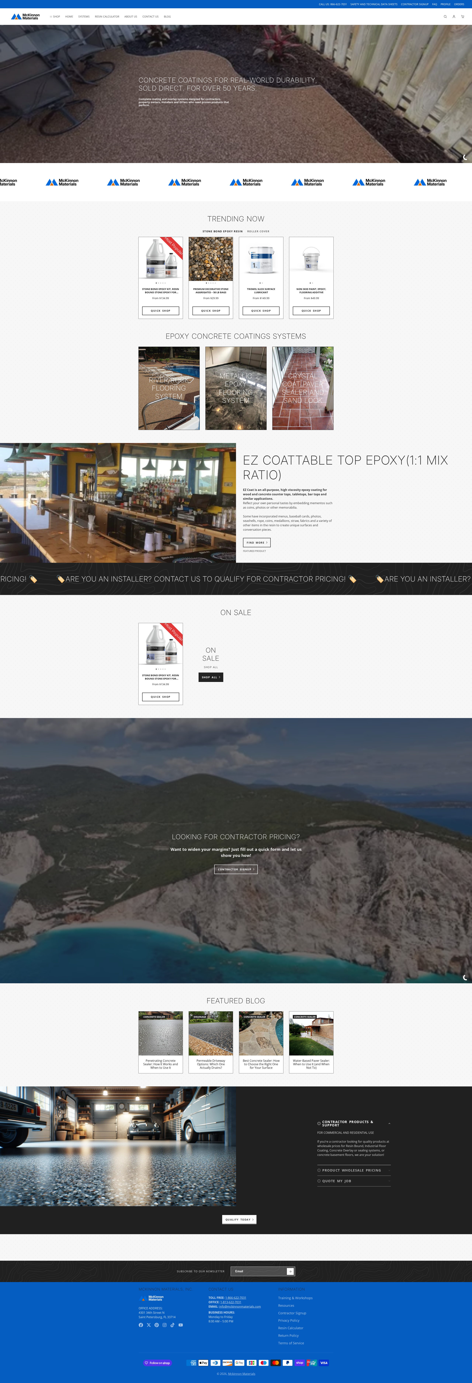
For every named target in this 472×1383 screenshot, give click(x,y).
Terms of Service (291, 1343)
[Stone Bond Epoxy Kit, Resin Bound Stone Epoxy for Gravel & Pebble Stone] (143, 260)
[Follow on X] (149, 1325)
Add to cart (361, 310)
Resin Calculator (107, 16)
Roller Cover (258, 231)
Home (69, 16)
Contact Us (151, 16)
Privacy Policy (288, 1320)
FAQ (434, 4)
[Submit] (290, 1271)
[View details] (169, 388)
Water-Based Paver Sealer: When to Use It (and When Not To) (311, 1042)
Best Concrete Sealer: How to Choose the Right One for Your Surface (261, 1042)
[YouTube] (180, 1325)
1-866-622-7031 (235, 1298)
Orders (459, 4)
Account (454, 16)
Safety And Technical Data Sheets (374, 4)
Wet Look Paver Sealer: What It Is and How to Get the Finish (362, 1042)
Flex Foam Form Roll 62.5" (362, 278)
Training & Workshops (295, 1298)
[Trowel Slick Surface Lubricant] (250, 260)
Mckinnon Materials (241, 1374)
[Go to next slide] (333, 278)
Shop (56, 16)
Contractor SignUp (414, 4)
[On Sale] (211, 664)
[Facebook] (141, 1325)
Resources (286, 1305)
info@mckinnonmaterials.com (240, 1307)
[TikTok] (173, 1325)
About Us (130, 16)
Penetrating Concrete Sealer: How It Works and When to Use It (161, 1042)
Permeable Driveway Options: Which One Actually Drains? (211, 1042)
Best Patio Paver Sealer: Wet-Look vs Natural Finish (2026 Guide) (412, 1042)
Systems (84, 16)
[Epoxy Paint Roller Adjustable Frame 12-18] (445, 260)
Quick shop (160, 310)
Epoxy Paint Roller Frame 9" (412, 278)
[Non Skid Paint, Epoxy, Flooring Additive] (300, 260)
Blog (167, 16)
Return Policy (288, 1335)
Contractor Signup (292, 1313)
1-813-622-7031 (230, 1302)
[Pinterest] (157, 1325)
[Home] (25, 16)
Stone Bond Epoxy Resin (223, 231)
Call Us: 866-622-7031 (333, 4)
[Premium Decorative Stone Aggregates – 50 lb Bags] (193, 260)
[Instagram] (165, 1325)
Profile (446, 4)
